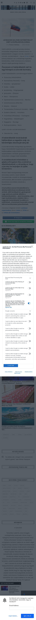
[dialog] (18, 310)
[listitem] (18, 278)
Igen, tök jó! (27, 616)
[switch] (29, 282)
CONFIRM (11, 365)
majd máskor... (13, 616)
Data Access (18, 371)
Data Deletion (8, 371)
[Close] (32, 247)
